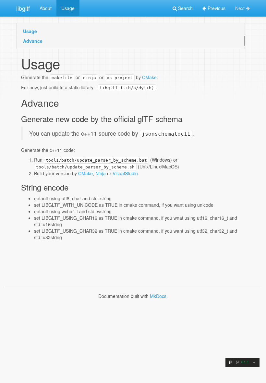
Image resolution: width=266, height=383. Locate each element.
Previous (215, 8)
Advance (32, 41)
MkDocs (158, 296)
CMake (149, 77)
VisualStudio (125, 173)
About (46, 8)
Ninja (100, 173)
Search (185, 8)
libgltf (23, 8)
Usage (68, 8)
